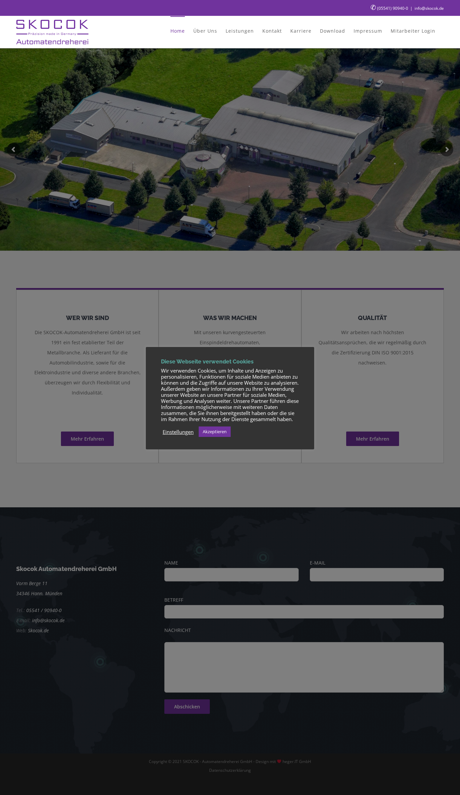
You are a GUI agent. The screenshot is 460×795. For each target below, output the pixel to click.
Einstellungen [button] (178, 432)
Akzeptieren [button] (215, 431)
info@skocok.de (429, 8)
